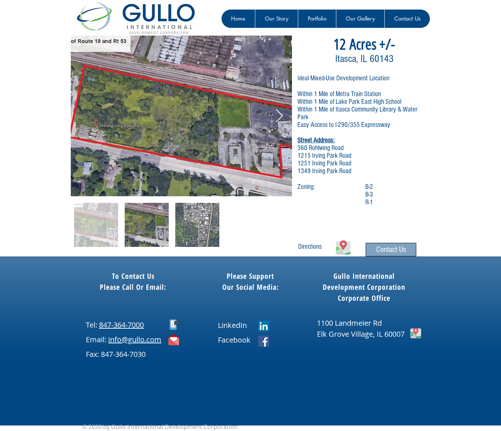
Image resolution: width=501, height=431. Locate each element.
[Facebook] (263, 341)
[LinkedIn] (263, 326)
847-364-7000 (121, 325)
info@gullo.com (134, 339)
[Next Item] (279, 116)
